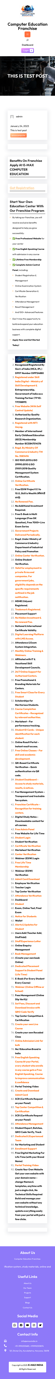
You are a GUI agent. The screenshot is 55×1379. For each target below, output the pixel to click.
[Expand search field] (27, 40)
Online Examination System (28, 286)
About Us (27, 1283)
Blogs (27, 1302)
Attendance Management (27, 301)
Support (27, 1297)
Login (26, 50)
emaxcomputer (18, 135)
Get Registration (22, 188)
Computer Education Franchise (28, 26)
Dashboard (27, 44)
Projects (27, 1293)
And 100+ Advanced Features (29, 312)
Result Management (24, 307)
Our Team (27, 1288)
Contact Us (27, 1307)
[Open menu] (27, 34)
